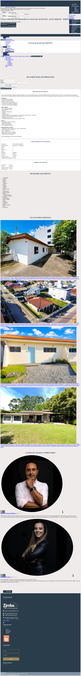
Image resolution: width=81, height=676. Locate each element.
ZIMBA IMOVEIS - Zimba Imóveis (8, 1)
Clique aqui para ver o (37, 56)
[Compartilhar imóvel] (1, 35)
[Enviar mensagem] (29, 14)
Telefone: (2, 82)
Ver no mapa (7, 622)
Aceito (12, 10)
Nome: (2, 80)
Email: (2, 81)
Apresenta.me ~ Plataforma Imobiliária (8, 673)
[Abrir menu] (1, 34)
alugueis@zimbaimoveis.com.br (11, 613)
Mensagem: (3, 87)
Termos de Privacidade (5, 10)
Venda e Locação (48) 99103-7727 (12, 610)
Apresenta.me (3, 672)
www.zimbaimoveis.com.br (13, 674)
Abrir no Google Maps (9, 51)
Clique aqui (7, 136)
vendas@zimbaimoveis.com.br (11, 615)
